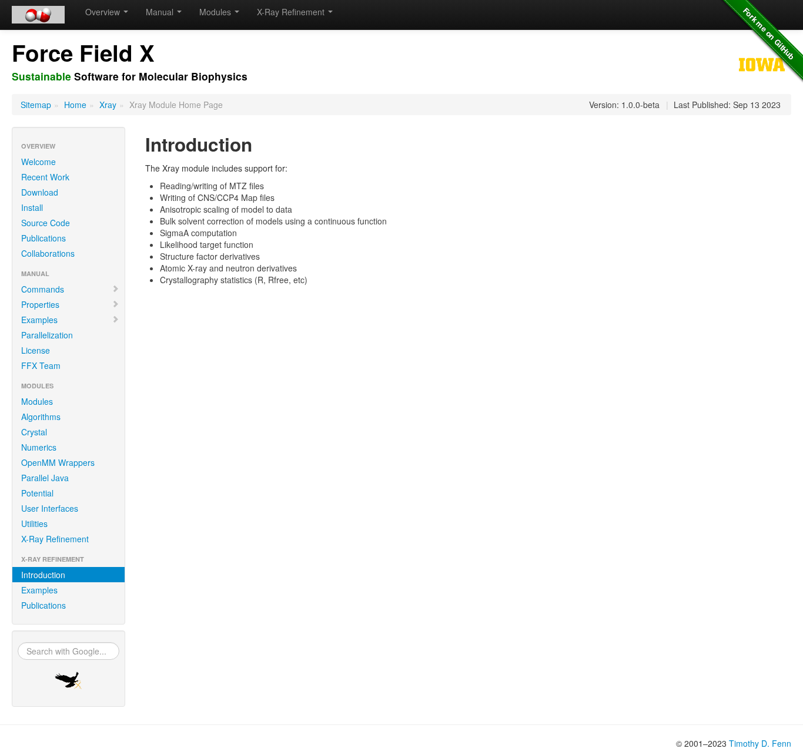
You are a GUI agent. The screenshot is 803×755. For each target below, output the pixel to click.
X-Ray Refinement (55, 539)
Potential (37, 493)
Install (32, 207)
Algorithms (41, 416)
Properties (40, 304)
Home (75, 104)
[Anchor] (255, 76)
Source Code (45, 223)
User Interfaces (49, 508)
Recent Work (45, 177)
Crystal (34, 432)
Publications (43, 238)
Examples (39, 320)
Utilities (34, 523)
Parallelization (47, 335)
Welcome (38, 161)
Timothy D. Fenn (760, 743)
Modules (37, 401)
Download (39, 192)
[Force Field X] (38, 14)
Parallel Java (45, 478)
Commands (42, 289)
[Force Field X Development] (68, 680)
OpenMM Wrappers (58, 462)
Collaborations (48, 253)
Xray (107, 104)
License (35, 350)
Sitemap (36, 104)
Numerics (38, 447)
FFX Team (41, 365)
